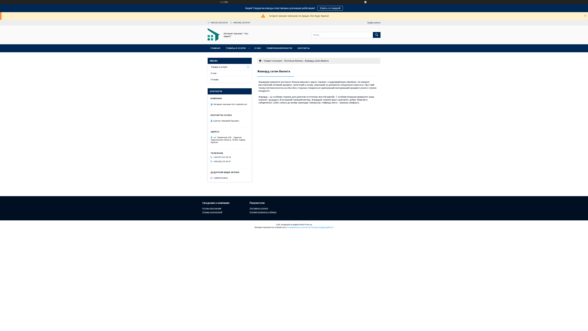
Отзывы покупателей (212, 212)
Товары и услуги (236, 48)
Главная (215, 48)
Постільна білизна (293, 61)
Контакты (304, 48)
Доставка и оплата (259, 208)
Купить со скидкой (330, 8)
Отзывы (215, 79)
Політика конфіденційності (322, 227)
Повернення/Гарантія (279, 48)
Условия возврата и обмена (263, 212)
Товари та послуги (272, 61)
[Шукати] (377, 35)
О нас (257, 48)
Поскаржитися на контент (298, 227)
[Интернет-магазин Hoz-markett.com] (214, 40)
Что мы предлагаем (211, 208)
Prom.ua (308, 225)
